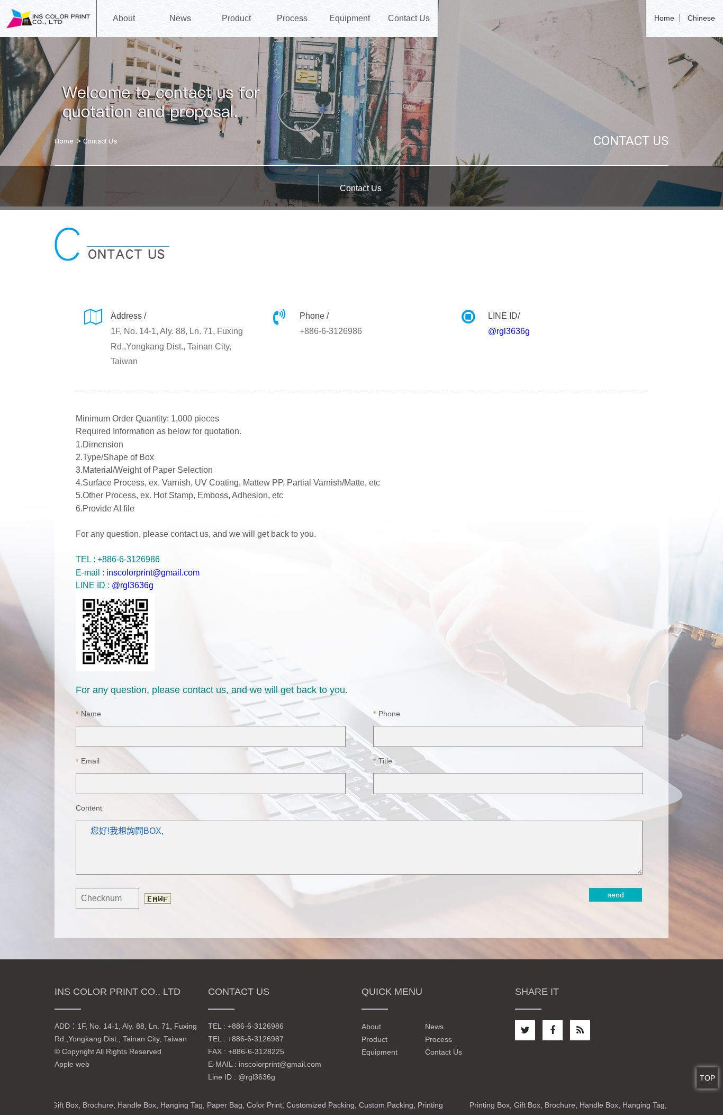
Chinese (701, 18)
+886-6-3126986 (256, 1026)
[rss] (580, 1030)
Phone (386, 713)
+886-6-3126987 (256, 1039)
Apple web (72, 1064)
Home (664, 18)
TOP (707, 1078)
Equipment (379, 1052)
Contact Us (443, 1052)
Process (438, 1039)
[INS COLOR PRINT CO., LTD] (48, 18)
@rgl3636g (509, 331)
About (371, 1026)
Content (89, 808)
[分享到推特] (525, 1030)
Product (374, 1039)
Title (382, 761)
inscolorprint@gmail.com (153, 572)
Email (88, 761)
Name (88, 713)
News (434, 1026)
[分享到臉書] (553, 1030)
